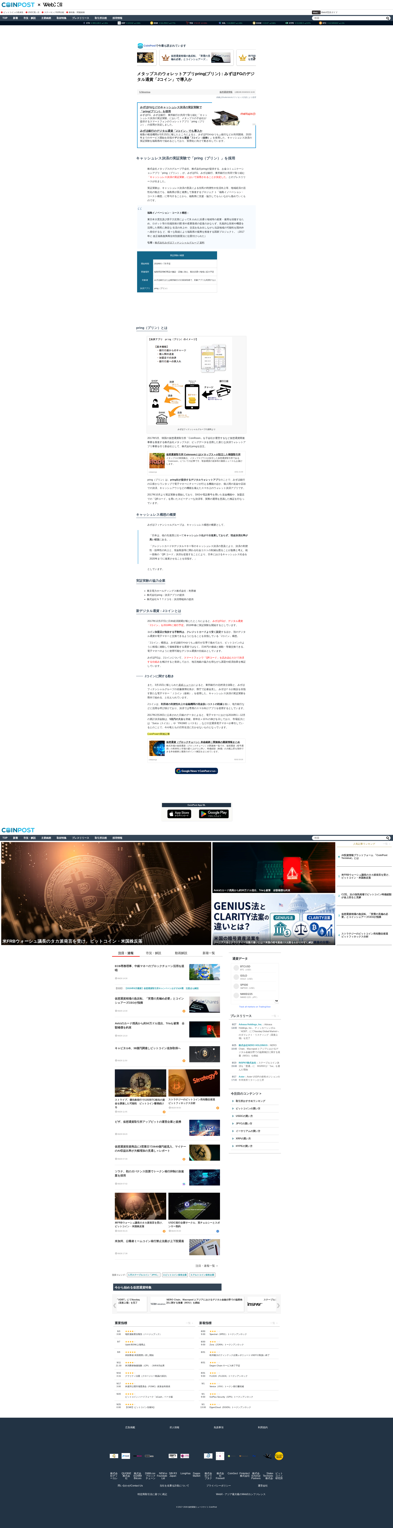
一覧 (273, 1016)
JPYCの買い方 (244, 1123)
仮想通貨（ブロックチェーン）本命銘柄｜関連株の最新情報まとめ (203, 742)
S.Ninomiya (144, 92)
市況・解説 (29, 18)
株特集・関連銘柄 (77, 12)
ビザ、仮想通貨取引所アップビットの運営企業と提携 (148, 1121)
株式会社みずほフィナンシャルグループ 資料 (179, 242)
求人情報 (174, 1427)
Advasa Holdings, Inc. (250, 1024)
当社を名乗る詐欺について (174, 1485)
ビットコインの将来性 (13, 12)
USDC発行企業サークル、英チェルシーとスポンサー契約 (194, 1224)
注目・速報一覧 (205, 1265)
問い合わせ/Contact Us (130, 1485)
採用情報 (117, 18)
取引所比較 (101, 18)
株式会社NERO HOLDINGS (253, 1045)
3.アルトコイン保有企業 (202, 1275)
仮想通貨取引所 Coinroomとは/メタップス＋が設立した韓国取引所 (203, 454)
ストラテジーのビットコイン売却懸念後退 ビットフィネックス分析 (193, 1101)
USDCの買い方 (244, 1116)
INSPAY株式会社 (247, 1062)
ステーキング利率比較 (54, 12)
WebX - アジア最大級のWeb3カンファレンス (241, 1494)
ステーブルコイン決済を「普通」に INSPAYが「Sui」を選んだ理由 (259, 1066)
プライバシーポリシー (218, 1485)
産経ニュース (186, 685)
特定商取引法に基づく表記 (152, 1494)
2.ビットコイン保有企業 (175, 1275)
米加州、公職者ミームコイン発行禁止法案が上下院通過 (149, 1241)
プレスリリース (80, 18)
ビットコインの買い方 (248, 1108)
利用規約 (263, 1427)
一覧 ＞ (387, 844)
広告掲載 (130, 1427)
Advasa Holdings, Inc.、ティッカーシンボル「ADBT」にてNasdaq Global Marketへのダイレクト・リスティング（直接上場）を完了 (259, 1031)
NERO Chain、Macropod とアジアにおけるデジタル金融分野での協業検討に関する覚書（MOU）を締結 (204, 1301)
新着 (15, 18)
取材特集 (61, 18)
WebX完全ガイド (329, 12)
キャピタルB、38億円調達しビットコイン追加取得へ (148, 1048)
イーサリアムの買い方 (248, 1131)
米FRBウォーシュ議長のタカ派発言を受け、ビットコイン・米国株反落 (139, 1224)
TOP (5, 18)
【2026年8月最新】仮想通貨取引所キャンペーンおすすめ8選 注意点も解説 (162, 988)
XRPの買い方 (243, 1138)
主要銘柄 (46, 18)
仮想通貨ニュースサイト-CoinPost (202, 1507)
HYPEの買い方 (244, 1146)
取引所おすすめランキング (250, 1101)
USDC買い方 (33, 12)
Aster (242, 1076)
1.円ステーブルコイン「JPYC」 (143, 1275)
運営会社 (263, 1485)
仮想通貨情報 (226, 92)
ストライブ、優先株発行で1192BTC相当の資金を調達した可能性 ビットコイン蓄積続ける (140, 1103)
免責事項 (219, 1427)
